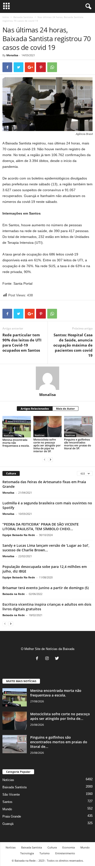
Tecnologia (27, 853)
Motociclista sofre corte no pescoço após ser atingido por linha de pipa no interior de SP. (47, 445)
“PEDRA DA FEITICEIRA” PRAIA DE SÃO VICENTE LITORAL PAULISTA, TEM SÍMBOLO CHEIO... (40, 526)
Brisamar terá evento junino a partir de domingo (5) (45, 587)
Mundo (7, 809)
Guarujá (7, 824)
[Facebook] (38, 659)
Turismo (44, 853)
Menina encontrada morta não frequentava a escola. (15, 442)
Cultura (52, 847)
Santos (7, 802)
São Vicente (11, 794)
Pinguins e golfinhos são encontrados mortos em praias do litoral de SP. (77, 444)
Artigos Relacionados (35, 408)
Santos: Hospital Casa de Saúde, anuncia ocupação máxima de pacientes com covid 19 (73, 345)
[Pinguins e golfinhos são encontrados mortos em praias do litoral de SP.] (78, 426)
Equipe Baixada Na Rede (18, 535)
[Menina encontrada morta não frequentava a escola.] (16, 426)
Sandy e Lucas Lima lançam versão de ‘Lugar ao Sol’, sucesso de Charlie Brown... (45, 547)
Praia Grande (11, 816)
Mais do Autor (65, 408)
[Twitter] (57, 659)
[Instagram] (48, 659)
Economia (68, 847)
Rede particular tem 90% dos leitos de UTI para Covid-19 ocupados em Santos (21, 342)
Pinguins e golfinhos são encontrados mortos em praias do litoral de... (58, 742)
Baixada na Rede (13, 594)
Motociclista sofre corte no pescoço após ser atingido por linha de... (60, 716)
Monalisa (12, 55)
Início (5, 17)
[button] (87, 6)
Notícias (8, 435)
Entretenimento (65, 853)
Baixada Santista (23, 17)
